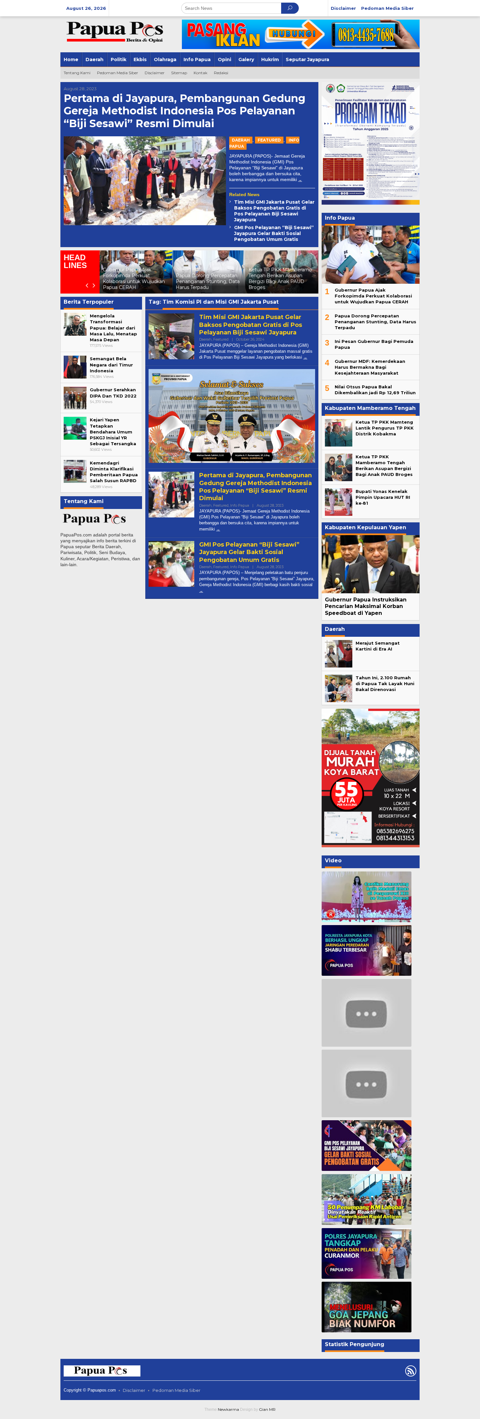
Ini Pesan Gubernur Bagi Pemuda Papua (284, 284)
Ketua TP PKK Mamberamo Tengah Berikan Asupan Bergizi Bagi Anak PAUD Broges (215, 279)
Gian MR (267, 1409)
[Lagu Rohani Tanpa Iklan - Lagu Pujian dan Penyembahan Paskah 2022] (366, 1083)
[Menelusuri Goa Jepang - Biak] (366, 1307)
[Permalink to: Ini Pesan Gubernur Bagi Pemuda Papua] (288, 272)
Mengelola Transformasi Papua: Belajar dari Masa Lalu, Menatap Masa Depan (113, 327)
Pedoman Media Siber (176, 1390)
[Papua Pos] (115, 31)
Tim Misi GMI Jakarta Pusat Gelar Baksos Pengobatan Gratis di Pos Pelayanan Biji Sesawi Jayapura (274, 211)
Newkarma (228, 1409)
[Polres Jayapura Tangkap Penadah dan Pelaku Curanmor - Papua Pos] (366, 1253)
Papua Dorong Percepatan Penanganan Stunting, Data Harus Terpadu (142, 281)
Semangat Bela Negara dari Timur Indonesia (111, 364)
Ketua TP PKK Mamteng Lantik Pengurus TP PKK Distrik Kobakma (385, 427)
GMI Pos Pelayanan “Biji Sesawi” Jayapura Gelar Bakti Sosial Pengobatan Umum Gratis (274, 233)
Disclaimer (134, 1390)
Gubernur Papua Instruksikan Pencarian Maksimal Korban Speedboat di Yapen (366, 607)
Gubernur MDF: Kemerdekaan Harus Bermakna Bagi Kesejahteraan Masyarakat (370, 367)
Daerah (241, 140)
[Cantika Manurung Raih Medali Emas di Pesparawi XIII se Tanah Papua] (366, 896)
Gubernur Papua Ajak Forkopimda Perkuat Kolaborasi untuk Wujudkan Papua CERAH (373, 295)
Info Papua (239, 505)
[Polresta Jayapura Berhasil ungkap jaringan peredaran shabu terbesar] (366, 950)
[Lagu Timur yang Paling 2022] (366, 1012)
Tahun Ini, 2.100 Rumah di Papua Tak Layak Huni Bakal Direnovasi (385, 683)
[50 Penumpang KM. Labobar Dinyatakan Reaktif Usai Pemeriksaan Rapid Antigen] (366, 1199)
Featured (269, 140)
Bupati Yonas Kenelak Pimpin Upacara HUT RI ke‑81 (383, 497)
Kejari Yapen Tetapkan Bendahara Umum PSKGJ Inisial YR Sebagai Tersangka (113, 431)
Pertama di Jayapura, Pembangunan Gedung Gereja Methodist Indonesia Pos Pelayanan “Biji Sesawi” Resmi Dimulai (184, 111)
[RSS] (410, 1372)
